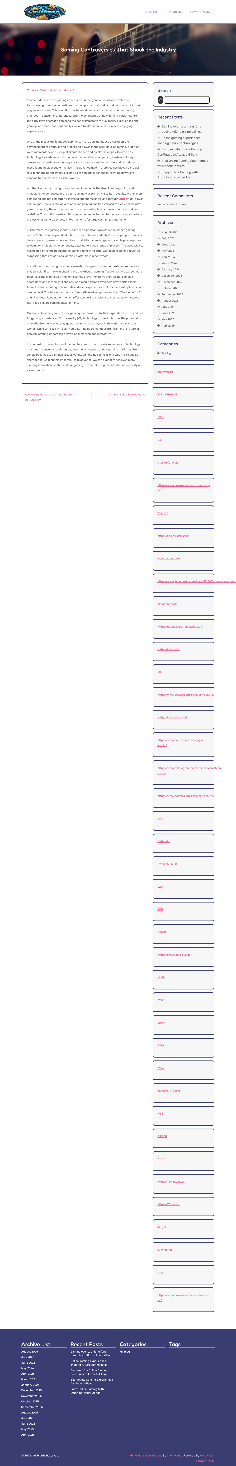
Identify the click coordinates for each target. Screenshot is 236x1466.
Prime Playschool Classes (145, 1455)
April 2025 (168, 325)
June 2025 (169, 313)
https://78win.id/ (168, 1204)
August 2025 (170, 300)
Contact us (174, 12)
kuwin (161, 1272)
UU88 (161, 977)
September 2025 (172, 294)
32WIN (161, 1000)
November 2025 (172, 282)
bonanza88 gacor (168, 1091)
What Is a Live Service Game (127, 394)
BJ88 (160, 1045)
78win (161, 1159)
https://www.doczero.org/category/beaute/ (185, 694)
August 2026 (170, 232)
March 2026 (169, 263)
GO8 (160, 909)
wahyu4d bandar (168, 649)
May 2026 (168, 250)
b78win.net (164, 1249)
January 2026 (171, 269)
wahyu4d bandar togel (172, 717)
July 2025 (168, 307)
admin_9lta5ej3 (63, 90)
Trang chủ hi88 (167, 864)
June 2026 (169, 244)
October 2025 (170, 288)
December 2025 (172, 275)
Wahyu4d (163, 841)
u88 (160, 672)
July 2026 (168, 238)
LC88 (160, 417)
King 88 (162, 1227)
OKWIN (161, 932)
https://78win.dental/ (171, 1181)
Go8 (160, 440)
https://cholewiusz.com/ (173, 536)
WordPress (207, 1455)
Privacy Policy (200, 12)
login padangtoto (168, 558)
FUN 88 (162, 1136)
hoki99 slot (165, 371)
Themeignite (175, 1455)
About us (150, 12)
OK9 (160, 818)
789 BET (162, 513)
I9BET (161, 1113)
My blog (166, 353)
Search (164, 90)
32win (161, 886)
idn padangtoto (167, 604)
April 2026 (168, 257)
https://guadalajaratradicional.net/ (180, 626)
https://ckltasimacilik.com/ (174, 954)
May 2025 (168, 319)
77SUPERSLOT (167, 394)
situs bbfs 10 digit (168, 462)
